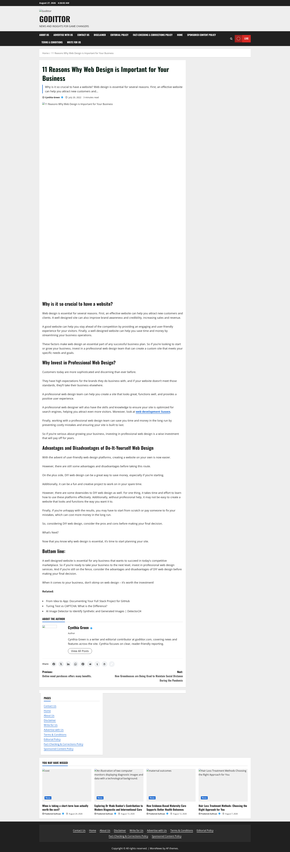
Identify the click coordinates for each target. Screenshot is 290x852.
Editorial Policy (119, 35)
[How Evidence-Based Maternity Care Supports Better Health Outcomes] (171, 785)
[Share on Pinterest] (83, 664)
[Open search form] (231, 39)
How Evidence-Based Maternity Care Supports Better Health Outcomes (166, 807)
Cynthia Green (52, 97)
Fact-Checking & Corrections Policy (152, 35)
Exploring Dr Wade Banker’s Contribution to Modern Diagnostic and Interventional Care (118, 807)
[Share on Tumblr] (97, 664)
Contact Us (83, 35)
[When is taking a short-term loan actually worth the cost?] (66, 785)
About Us (44, 35)
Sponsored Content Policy (201, 35)
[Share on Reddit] (90, 664)
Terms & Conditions (52, 42)
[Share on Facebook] (54, 664)
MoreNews (156, 848)
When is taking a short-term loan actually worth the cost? (65, 807)
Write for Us (74, 42)
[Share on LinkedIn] (68, 664)
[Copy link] (112, 664)
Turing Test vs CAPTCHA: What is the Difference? (76, 606)
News (47, 797)
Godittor (54, 18)
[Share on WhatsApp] (75, 664)
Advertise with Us (63, 35)
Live (246, 38)
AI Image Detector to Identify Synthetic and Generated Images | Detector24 (93, 611)
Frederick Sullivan (53, 813)
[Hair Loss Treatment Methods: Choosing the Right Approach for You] (223, 785)
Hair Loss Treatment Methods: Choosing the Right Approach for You (223, 807)
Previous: (67, 674)
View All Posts (80, 651)
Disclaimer (100, 35)
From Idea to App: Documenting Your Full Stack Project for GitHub (88, 601)
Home (180, 35)
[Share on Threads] (104, 664)
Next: (149, 676)
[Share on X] (61, 664)
